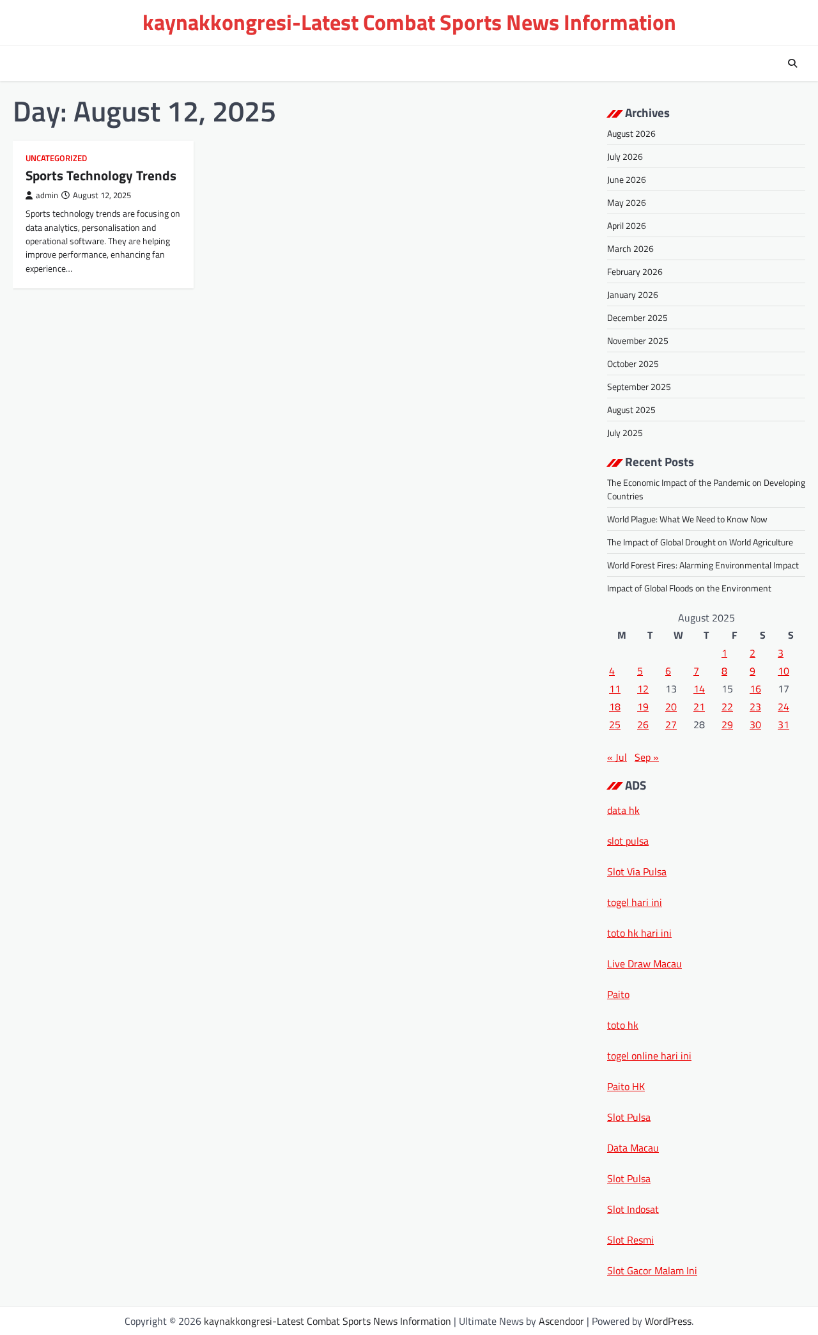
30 (755, 724)
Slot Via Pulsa (637, 871)
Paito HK (626, 1086)
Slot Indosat (633, 1209)
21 (699, 706)
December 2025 (637, 317)
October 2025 (633, 363)
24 (783, 706)
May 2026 (626, 202)
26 (643, 724)
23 (755, 706)
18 (615, 706)
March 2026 (630, 248)
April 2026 (626, 225)
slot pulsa (628, 840)
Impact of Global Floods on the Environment (689, 588)
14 (699, 688)
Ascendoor (561, 1321)
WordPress (668, 1321)
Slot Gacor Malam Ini (652, 1270)
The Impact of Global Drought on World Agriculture (700, 542)
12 (643, 688)
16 (755, 688)
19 (643, 706)
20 (671, 706)
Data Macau (633, 1147)
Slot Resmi (630, 1239)
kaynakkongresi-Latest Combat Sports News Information (409, 22)
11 (615, 688)
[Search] (792, 63)
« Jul (617, 757)
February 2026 (635, 271)
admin (47, 195)
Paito (618, 994)
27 (671, 724)
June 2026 (626, 179)
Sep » (647, 757)
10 (783, 670)
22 (727, 706)
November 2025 (637, 340)
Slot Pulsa (629, 1117)
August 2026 (631, 133)
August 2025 (631, 409)
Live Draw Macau (644, 963)
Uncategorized (56, 158)
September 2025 (639, 386)
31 (783, 724)
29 (727, 724)
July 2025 (625, 432)
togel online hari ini (649, 1055)
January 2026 (632, 294)
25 (615, 724)
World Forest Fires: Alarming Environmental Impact (703, 565)
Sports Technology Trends (101, 175)
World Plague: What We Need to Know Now (687, 519)
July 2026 (625, 156)
